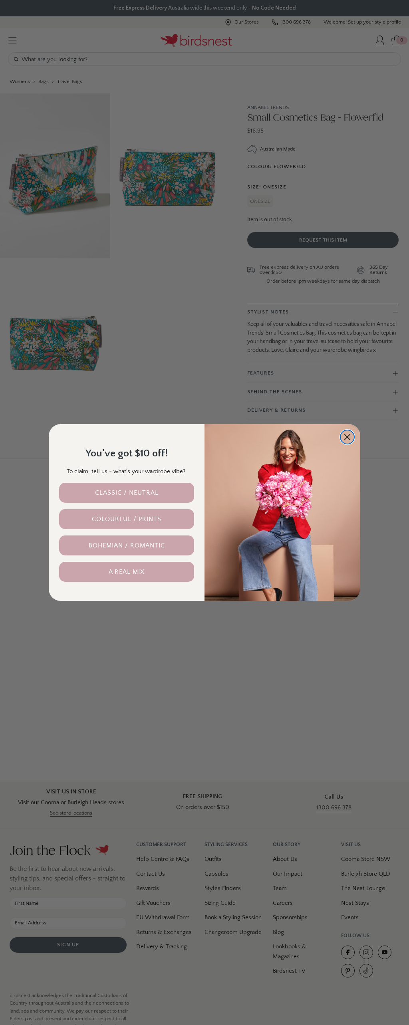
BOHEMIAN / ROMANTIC (127, 545)
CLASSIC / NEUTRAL (127, 492)
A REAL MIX (127, 571)
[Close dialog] (347, 437)
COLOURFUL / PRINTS (126, 519)
